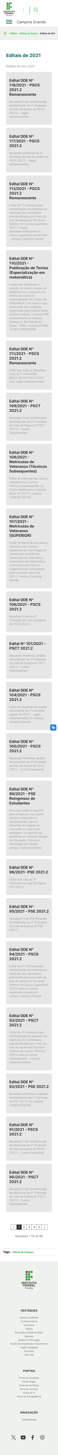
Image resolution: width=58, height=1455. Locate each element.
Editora (29, 1328)
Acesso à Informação (29, 1340)
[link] (29, 98)
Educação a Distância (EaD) (29, 1332)
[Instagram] (42, 1437)
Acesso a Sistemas (29, 1317)
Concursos (29, 1325)
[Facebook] (32, 1437)
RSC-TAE (29, 1355)
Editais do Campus (23, 1252)
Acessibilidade (29, 1419)
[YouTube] (23, 1437)
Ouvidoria (29, 1351)
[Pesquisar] (36, 10)
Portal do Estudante (29, 1378)
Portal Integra (29, 1381)
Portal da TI (29, 1392)
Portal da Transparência (29, 1396)
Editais (13, 33)
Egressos (29, 1336)
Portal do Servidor (29, 1389)
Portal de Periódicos (29, 1385)
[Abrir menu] (9, 22)
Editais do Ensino (28, 33)
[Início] (9, 15)
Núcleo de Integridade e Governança (29, 1343)
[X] (13, 1437)
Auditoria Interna (29, 1321)
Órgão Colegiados (29, 1347)
